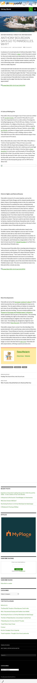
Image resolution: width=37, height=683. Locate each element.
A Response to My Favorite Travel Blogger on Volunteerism (17, 497)
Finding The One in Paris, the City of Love (12, 375)
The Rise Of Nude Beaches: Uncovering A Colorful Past (16, 617)
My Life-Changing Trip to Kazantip (10, 630)
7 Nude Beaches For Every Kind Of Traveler (12, 621)
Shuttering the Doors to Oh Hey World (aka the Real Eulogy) (17, 504)
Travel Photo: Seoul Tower (8, 624)
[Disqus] (18, 411)
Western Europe (27, 34)
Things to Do (17, 34)
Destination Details (7, 34)
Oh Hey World (6, 9)
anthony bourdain (7, 367)
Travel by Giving (5, 645)
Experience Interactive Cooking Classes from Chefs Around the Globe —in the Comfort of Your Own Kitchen (18, 493)
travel (25, 367)
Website (27, 356)
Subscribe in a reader (6, 583)
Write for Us (4, 605)
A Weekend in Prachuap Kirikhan (9, 507)
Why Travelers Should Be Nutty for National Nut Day (16, 382)
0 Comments (28, 47)
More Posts (20, 356)
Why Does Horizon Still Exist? (9, 500)
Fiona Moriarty (18, 47)
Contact (3, 627)
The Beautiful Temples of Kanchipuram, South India (15, 608)
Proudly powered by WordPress (8, 677)
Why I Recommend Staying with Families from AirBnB (15, 611)
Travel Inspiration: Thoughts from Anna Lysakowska (15, 633)
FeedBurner (22, 571)
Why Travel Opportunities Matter (10, 648)
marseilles (17, 367)
